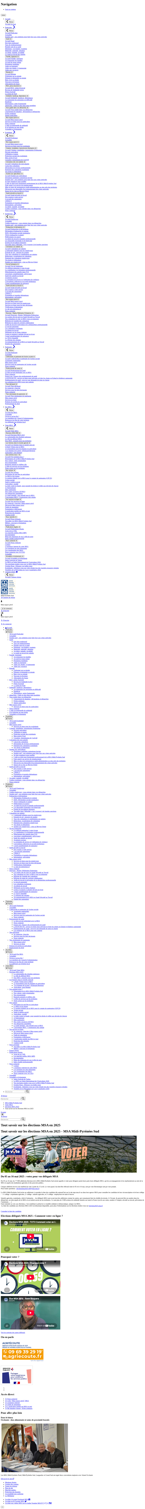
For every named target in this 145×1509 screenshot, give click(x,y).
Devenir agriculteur (11, 152)
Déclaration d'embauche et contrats (16, 231)
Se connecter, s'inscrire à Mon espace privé (19, 503)
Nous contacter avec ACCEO (15, 552)
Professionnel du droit (12, 404)
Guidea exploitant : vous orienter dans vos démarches (23, 209)
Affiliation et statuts (11, 154)
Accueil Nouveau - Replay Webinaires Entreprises (22, 315)
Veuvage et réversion (12, 82)
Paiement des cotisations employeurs (17, 258)
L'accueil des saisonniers (13, 199)
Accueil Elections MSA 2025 (15, 435)
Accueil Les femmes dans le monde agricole (20, 445)
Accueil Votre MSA (11, 431)
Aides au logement (11, 66)
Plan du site (9, 1488)
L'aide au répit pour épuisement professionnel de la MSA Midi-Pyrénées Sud (30, 183)
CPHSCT (8, 201)
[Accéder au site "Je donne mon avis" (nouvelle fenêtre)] (17, 1384)
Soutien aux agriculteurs (13, 173)
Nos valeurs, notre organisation (15, 461)
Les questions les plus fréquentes (16, 548)
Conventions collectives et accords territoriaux (20, 281)
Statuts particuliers (11, 115)
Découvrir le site (6, 1479)
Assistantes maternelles (12, 360)
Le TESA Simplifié (11, 338)
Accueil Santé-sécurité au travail (16, 195)
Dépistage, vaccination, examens (16, 49)
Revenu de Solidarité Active (14, 90)
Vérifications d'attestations (14, 307)
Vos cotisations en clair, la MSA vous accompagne (22, 319)
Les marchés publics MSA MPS (16, 533)
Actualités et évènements (13, 129)
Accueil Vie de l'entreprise (14, 266)
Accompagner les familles (13, 60)
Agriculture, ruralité (11, 484)
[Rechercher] (27, 1091)
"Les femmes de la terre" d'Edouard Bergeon (20, 451)
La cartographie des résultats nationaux (18, 437)
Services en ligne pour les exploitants (17, 146)
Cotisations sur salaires (13, 246)
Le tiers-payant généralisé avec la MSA (18, 372)
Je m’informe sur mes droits (14, 127)
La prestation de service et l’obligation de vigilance (22, 280)
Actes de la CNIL (11, 531)
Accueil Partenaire (11, 353)
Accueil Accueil (10, 24)
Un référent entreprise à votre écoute (17, 268)
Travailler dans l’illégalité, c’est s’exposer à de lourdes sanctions (26, 244)
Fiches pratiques (10, 113)
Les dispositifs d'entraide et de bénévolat (18, 241)
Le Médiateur (9, 1496)
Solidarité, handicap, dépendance (16, 96)
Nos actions (10, 470)
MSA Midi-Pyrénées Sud (13, 1103)
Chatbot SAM (10, 515)
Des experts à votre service (14, 197)
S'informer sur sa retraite (13, 76)
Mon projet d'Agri (11, 158)
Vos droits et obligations (13, 171)
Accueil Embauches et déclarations (16, 229)
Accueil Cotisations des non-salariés (17, 164)
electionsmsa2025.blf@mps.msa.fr (27, 1188)
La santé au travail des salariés (15, 54)
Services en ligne (10, 400)
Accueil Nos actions (12, 472)
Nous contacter (10, 123)
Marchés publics (10, 1490)
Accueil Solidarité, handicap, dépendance (19, 98)
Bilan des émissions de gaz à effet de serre (19, 537)
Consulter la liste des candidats (11, 1211)
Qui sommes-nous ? (12, 455)
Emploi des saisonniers (12, 344)
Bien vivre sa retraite (12, 80)
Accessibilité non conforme (14, 1494)
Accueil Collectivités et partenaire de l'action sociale (22, 359)
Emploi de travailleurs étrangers (15, 243)
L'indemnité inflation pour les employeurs (19, 251)
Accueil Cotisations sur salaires (15, 249)
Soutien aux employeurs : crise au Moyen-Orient (21, 262)
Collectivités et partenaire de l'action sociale (19, 356)
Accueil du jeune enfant (13, 62)
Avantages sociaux (11, 278)
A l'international (10, 488)
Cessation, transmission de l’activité (17, 160)
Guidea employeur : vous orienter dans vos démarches (23, 223)
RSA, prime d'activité (12, 86)
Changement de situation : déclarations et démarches (22, 112)
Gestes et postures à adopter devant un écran (20, 334)
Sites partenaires (10, 490)
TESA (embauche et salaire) (14, 235)
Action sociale (10, 480)
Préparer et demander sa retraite (15, 78)
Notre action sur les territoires (15, 468)
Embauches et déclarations (14, 227)
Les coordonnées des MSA (14, 550)
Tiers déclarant (10, 384)
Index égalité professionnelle (14, 538)
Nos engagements (11, 462)
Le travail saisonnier (12, 326)
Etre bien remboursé (12, 43)
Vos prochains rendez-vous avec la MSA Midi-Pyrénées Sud (25, 564)
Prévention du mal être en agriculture (17, 474)
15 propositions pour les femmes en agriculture (20, 449)
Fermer (9, 632)
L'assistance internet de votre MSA (16, 546)
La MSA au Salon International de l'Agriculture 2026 (23, 562)
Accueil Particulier (11, 33)
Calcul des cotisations (12, 166)
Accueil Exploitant (11, 138)
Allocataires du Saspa (12, 84)
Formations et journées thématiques (17, 203)
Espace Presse (10, 525)
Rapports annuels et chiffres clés (16, 464)
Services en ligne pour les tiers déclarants (18, 305)
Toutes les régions (11, 1486)
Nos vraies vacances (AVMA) (15, 491)
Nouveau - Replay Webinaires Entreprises (19, 313)
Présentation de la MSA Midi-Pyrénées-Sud (19, 459)
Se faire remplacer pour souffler (15, 181)
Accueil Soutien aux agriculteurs (16, 176)
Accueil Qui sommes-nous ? (14, 457)
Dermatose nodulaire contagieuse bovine (18, 178)
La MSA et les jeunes (12, 476)
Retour (11, 22)
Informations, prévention (13, 205)
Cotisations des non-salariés (15, 162)
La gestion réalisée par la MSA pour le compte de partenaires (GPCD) (28, 478)
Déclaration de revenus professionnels (17, 168)
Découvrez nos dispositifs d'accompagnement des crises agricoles (27, 189)
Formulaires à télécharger (13, 509)
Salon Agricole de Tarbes (13, 560)
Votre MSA (9, 1105)
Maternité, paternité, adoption (15, 51)
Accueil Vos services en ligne (15, 501)
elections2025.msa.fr (96, 1206)
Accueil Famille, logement (14, 59)
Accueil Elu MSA (11, 412)
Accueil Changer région (13, 577)
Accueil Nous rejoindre (13, 519)
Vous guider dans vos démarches (16, 107)
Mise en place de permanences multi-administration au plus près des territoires (31, 187)
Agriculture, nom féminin (13, 452)
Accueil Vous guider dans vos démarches (19, 110)
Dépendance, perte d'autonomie (15, 104)
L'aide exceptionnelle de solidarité (16, 125)
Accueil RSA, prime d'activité (15, 88)
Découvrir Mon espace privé (14, 505)
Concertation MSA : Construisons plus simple (20, 497)
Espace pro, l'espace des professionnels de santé (21, 376)
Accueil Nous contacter (13, 543)
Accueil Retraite (10, 74)
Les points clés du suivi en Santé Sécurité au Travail (22, 317)
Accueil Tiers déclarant (12, 386)
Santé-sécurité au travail (13, 193)
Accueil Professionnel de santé (15, 370)
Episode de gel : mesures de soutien (17, 252)
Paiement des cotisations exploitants (17, 170)
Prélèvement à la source (13, 237)
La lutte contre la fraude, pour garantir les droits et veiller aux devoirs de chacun (31, 486)
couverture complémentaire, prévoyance (18, 274)
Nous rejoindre (10, 517)
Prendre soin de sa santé (13, 47)
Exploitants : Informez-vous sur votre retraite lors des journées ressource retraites (32, 568)
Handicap (8, 102)
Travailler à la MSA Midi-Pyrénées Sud (18, 521)
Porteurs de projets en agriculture (16, 402)
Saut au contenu (10, 9)
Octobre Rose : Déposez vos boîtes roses (18, 566)
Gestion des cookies (11, 1484)
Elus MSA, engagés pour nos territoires (18, 441)
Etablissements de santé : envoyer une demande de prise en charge (27, 380)
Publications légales (12, 527)
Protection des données (12, 513)
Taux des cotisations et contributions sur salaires (21, 254)
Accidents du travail (11, 330)
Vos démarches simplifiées (14, 493)
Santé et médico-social (12, 482)
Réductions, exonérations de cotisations (18, 256)
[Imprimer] (2, 1114)
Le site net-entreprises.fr (13, 309)
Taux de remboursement (13, 45)
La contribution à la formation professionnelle (20, 270)
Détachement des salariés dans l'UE (17, 272)
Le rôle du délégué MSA (13, 439)
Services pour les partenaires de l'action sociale (20, 364)
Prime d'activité (10, 92)
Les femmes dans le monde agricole (17, 443)
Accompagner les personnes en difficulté (18, 100)
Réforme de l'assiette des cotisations (17, 321)
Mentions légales (10, 1482)
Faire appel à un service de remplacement (19, 185)
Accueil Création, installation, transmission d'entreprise (23, 150)
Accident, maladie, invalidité (14, 52)
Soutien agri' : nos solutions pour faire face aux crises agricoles (26, 37)
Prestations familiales (12, 64)
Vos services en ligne (13, 499)
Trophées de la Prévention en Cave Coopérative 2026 (23, 570)
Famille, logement (11, 56)
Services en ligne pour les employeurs (17, 303)
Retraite (8, 72)
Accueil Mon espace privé (14, 120)
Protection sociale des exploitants (16, 156)
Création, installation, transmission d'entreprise (20, 148)
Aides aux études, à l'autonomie (15, 68)
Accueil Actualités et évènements (16, 558)
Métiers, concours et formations (15, 523)
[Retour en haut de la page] (2, 1507)
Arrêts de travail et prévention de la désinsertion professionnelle (26, 325)
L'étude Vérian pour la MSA (14, 447)
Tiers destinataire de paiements (16, 394)
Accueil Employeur (11, 219)
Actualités (8, 35)
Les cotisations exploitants (14, 328)
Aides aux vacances (11, 70)
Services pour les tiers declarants (16, 390)
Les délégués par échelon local (15, 422)
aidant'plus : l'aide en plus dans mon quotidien (20, 105)
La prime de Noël (11, 94)
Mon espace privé (11, 117)
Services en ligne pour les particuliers (17, 122)
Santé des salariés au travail (14, 276)
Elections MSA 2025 (12, 433)
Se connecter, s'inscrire (12, 388)
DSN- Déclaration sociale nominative (17, 233)
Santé (8, 39)
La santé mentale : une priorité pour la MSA (19, 495)
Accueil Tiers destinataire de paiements (18, 396)
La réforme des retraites (13, 340)
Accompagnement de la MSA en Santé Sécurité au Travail (24, 342)
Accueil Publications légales (14, 529)
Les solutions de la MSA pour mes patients (19, 382)
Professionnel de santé (13, 368)
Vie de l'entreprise (11, 264)
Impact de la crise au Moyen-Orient (17, 191)
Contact (7, 545)
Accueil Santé (9, 41)
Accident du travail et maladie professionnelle (20, 239)
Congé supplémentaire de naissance (17, 283)
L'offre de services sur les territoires (17, 466)
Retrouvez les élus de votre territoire (17, 420)
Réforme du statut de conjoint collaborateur (19, 323)
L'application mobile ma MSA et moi (17, 511)
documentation (10, 535)
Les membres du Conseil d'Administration (19, 418)
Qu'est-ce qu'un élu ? (12, 416)
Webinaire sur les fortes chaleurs (16, 332)
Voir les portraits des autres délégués (13, 1332)
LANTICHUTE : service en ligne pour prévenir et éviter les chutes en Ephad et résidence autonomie (38, 378)
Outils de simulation (11, 507)
